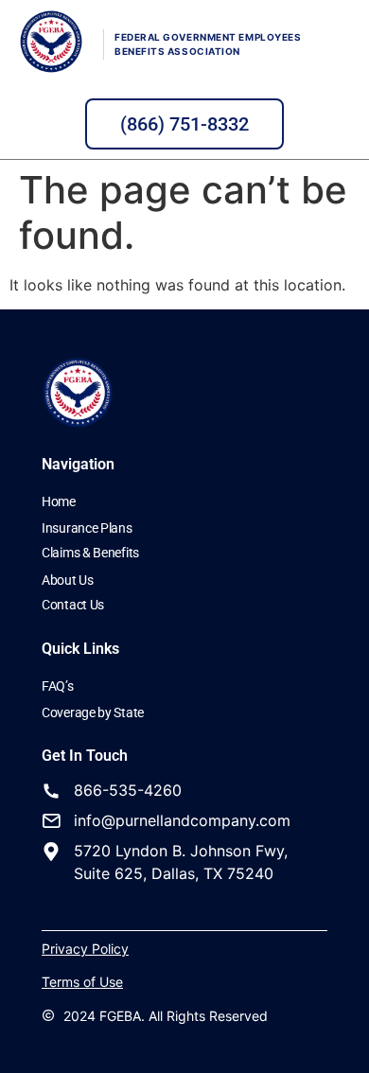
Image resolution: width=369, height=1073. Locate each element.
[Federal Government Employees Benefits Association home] (51, 41)
